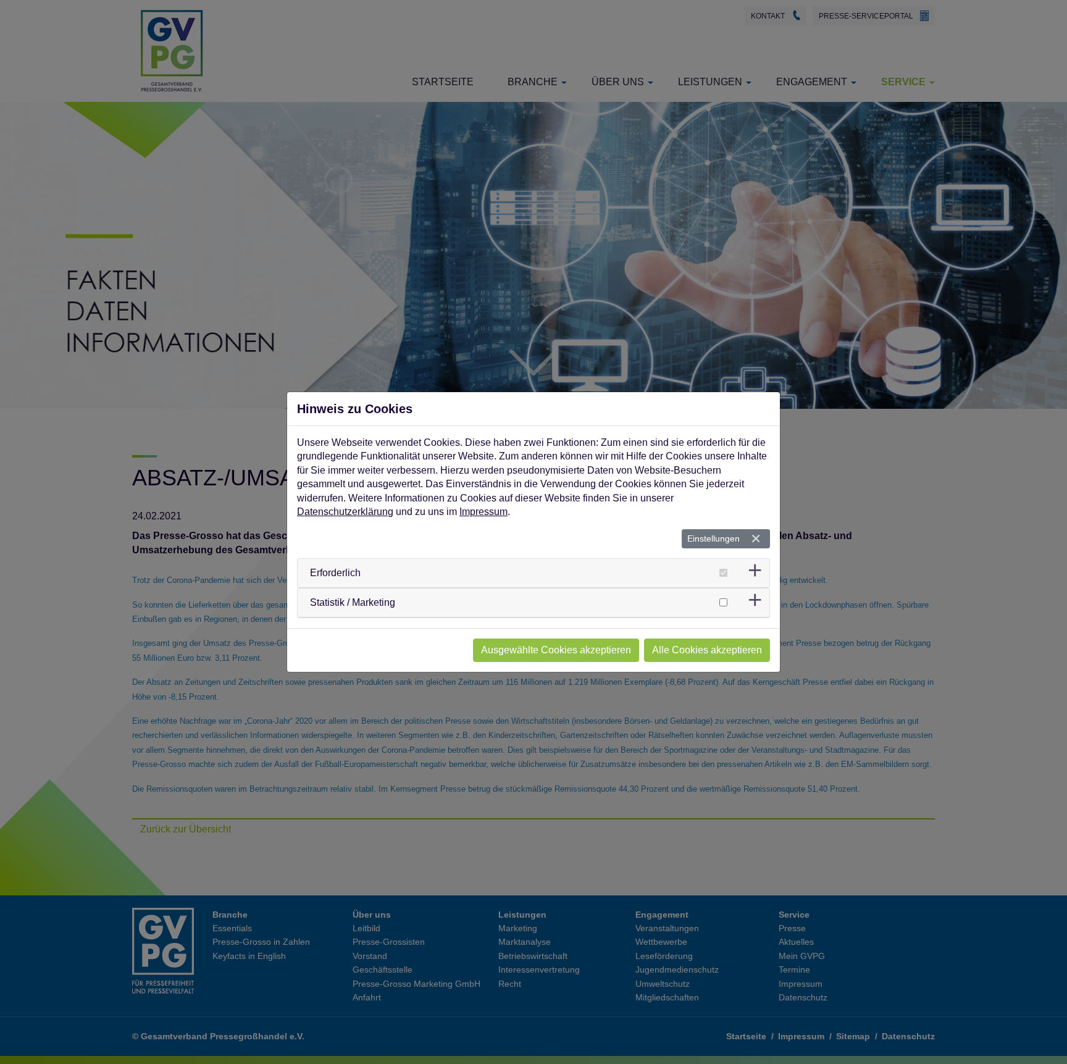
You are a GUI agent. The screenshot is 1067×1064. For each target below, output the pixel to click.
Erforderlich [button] (335, 573)
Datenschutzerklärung (345, 511)
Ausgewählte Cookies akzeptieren (556, 650)
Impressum (483, 511)
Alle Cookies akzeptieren (707, 650)
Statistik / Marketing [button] (352, 602)
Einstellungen (713, 538)
